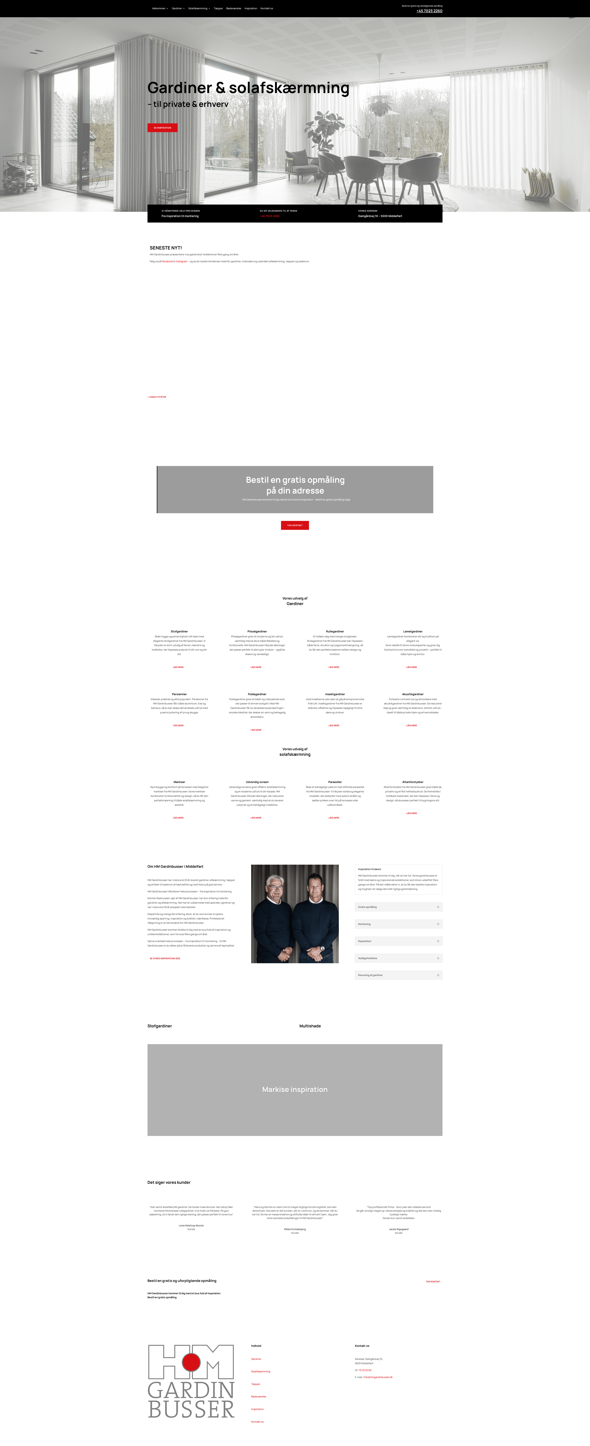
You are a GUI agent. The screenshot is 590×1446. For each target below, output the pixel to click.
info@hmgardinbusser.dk (378, 1377)
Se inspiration (162, 127)
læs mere (156, 298)
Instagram (181, 261)
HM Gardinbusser (161, 329)
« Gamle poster (157, 396)
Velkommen (158, 8)
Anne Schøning (160, 288)
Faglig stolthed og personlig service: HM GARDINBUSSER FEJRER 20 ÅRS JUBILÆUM (206, 283)
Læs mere (178, 667)
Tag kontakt (295, 525)
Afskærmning (186, 370)
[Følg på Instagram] (369, 1390)
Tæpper (218, 8)
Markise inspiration (295, 1089)
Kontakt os (267, 8)
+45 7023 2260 (429, 10)
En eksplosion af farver (166, 323)
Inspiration (251, 8)
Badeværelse (233, 8)
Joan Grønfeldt (160, 370)
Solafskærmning (197, 8)
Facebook (167, 261)
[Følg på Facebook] (357, 1390)
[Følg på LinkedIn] (363, 1390)
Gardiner (177, 8)
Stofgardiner (189, 288)
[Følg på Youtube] (375, 1390)
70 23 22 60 (365, 1370)
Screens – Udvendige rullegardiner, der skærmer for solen (189, 364)
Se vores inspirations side (165, 958)
